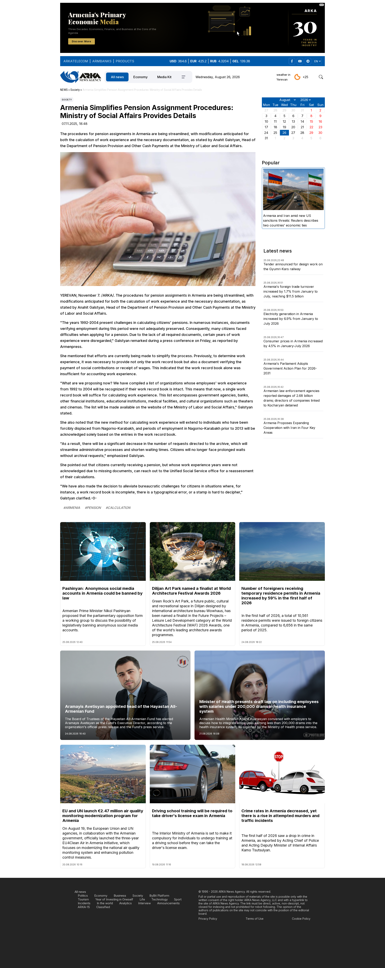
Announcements (168, 903)
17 (266, 127)
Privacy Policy (208, 918)
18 (275, 127)
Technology (159, 899)
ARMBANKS (101, 61)
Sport (177, 899)
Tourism (83, 899)
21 (302, 127)
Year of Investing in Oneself (114, 899)
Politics (83, 895)
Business (120, 895)
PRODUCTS (125, 61)
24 (266, 133)
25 (275, 133)
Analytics (125, 903)
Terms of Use (254, 918)
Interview (144, 903)
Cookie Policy (301, 918)
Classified (103, 907)
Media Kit (164, 77)
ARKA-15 (84, 907)
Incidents (84, 903)
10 (266, 121)
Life (142, 899)
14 (302, 121)
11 (275, 121)
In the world (105, 903)
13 (293, 121)
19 (284, 127)
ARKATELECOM (75, 61)
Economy (140, 77)
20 (293, 127)
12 (284, 121)
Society (67, 99)
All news (117, 77)
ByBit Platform (159, 895)
